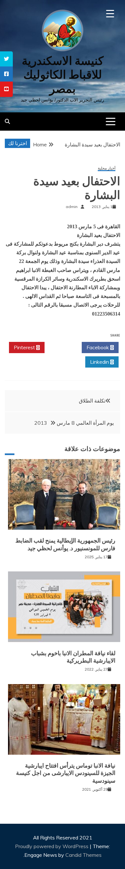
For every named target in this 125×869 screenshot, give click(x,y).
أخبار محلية (106, 168)
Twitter (61, 347)
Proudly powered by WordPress (52, 846)
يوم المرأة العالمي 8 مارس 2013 (74, 423)
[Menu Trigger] (110, 13)
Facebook (98, 347)
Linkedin (100, 362)
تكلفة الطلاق (92, 400)
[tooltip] (6, 58)
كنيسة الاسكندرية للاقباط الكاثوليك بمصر (63, 75)
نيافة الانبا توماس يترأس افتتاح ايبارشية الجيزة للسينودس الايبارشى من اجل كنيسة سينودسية (65, 773)
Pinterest (25, 347)
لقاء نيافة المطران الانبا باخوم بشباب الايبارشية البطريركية (73, 657)
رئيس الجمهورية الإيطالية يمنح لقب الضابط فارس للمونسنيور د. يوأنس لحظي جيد (65, 544)
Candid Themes (83, 855)
